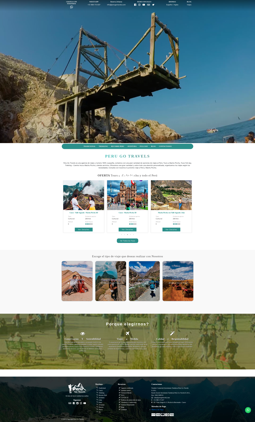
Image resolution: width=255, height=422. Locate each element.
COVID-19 (124, 397)
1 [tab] (122, 235)
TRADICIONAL (89, 146)
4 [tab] (130, 235)
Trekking (101, 393)
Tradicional (102, 388)
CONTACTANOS (165, 146)
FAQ (122, 395)
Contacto (124, 409)
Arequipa (101, 405)
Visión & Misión (126, 393)
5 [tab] (133, 235)
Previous (60, 207)
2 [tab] (125, 235)
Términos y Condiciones (128, 402)
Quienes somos (126, 390)
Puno (100, 402)
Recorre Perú (103, 395)
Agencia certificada (127, 388)
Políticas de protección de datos (131, 400)
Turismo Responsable (128, 405)
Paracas (101, 407)
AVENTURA (132, 146)
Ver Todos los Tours (127, 241)
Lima (100, 400)
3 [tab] (127, 235)
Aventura (101, 397)
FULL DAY (144, 146)
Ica (100, 412)
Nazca (101, 409)
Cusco (101, 390)
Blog (122, 407)
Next (195, 207)
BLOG (153, 146)
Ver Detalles (83, 229)
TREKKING (103, 146)
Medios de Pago (157, 410)
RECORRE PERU (117, 146)
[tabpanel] (84, 206)
